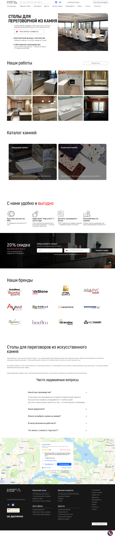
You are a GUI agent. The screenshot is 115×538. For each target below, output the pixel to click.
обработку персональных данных (86, 254)
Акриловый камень (69, 148)
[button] (100, 2)
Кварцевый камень (19, 148)
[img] (12, 2)
